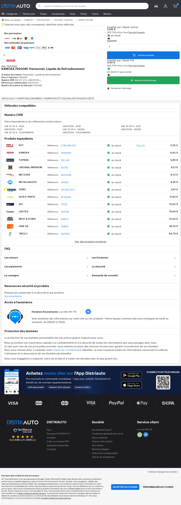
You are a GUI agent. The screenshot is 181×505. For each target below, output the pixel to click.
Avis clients (97, 445)
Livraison (51, 437)
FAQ (80, 98)
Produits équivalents (63, 98)
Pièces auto (29, 13)
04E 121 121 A (14, 126)
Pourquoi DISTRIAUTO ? (59, 433)
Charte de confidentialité (105, 453)
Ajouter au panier (146, 55)
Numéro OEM (40, 98)
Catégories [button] (12, 13)
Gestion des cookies (102, 441)
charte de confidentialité (67, 349)
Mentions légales (100, 449)
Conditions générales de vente (107, 433)
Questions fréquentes (58, 445)
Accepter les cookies (125, 487)
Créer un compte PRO (58, 441)
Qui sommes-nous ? (102, 429)
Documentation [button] (13, 296)
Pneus (43, 13)
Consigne (51, 449)
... (41, 80)
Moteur (107, 13)
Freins (95, 13)
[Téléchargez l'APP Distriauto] (131, 375)
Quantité (112, 41)
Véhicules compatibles (16, 98)
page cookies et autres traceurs (32, 493)
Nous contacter (100, 437)
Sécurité (88, 98)
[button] (156, 6)
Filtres (83, 13)
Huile (72, 13)
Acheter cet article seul (145, 80)
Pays (49, 429)
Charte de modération (103, 456)
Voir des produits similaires (90, 241)
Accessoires (58, 13)
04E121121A (72, 126)
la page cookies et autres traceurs (56, 498)
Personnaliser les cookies (158, 487)
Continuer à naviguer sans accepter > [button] (163, 472)
